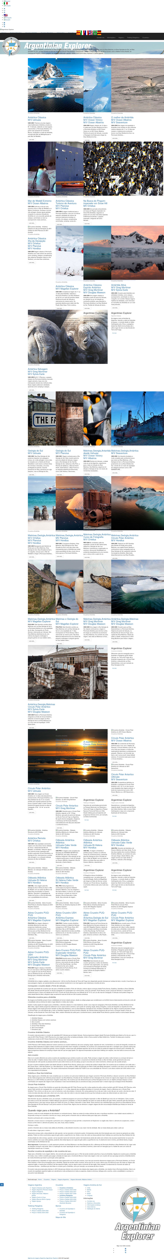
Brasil (89, 1193)
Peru (88, 1192)
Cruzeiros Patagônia (66, 1195)
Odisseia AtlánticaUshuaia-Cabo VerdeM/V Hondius (121, 842)
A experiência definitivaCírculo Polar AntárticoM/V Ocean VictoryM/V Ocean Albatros (94, 745)
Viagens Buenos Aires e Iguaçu (41, 1199)
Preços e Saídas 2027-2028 (68, 1193)
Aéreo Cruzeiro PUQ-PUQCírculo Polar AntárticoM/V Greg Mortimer (94, 953)
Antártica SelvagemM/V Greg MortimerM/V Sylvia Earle (38, 371)
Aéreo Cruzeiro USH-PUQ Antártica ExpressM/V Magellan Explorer (67, 916)
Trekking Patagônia (35, 1205)
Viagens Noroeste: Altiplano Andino (81, 1179)
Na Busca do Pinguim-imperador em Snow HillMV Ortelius (95, 203)
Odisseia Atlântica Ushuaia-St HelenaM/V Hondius (37, 880)
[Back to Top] (2, 1184)
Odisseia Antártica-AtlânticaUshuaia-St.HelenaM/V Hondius (93, 843)
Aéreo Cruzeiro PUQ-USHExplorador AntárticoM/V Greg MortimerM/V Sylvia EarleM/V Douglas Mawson (39, 958)
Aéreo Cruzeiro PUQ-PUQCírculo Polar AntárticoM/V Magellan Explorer (122, 916)
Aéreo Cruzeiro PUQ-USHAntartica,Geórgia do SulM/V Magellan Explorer (95, 916)
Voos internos (91, 1207)
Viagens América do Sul (92, 1185)
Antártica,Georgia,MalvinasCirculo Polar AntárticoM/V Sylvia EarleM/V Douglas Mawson (41, 707)
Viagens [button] (120, 37)
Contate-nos (100, 37)
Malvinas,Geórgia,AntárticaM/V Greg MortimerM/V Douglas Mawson (97, 621)
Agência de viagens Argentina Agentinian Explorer (43, 1258)
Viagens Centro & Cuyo (39, 1197)
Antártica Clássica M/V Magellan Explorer (67, 287)
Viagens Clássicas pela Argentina (42, 1188)
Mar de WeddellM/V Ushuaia (63, 68)
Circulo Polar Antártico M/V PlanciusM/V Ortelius (67, 742)
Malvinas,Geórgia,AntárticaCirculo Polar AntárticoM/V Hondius (124, 538)
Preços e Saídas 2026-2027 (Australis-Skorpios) (68, 1202)
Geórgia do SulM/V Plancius (63, 452)
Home (40, 1179)
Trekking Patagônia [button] (133, 37)
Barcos (58, 1205)
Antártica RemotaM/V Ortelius (36, 839)
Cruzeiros (47, 1179)
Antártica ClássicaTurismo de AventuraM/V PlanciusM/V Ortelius (66, 204)
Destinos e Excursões (93, 1203)
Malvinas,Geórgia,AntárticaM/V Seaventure (124, 452)
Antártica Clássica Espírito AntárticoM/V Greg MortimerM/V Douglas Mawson (94, 288)
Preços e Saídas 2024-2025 (40, 1212)
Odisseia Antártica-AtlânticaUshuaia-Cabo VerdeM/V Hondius (66, 843)
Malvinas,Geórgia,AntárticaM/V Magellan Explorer (41, 620)
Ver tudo (59, 331)
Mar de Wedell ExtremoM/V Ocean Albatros (39, 202)
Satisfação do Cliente (93, 1209)
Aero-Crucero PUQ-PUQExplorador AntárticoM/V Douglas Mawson (68, 952)
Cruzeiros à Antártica (66, 1188)
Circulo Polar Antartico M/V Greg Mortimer (67, 807)
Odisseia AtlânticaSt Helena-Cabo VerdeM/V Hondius (67, 880)
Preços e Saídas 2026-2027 (68, 1192)
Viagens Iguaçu (36, 1201)
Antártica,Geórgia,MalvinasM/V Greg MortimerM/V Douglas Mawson (124, 621)
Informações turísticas (94, 1205)
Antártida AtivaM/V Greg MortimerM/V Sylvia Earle (121, 287)
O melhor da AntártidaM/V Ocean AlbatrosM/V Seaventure (122, 120)
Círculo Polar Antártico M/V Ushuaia (39, 789)
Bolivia (89, 1190)
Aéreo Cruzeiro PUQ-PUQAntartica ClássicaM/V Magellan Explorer (39, 916)
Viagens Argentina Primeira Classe (42, 1190)
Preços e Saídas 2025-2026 (40, 1211)
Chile (88, 1188)
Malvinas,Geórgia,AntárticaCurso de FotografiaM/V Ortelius (97, 537)
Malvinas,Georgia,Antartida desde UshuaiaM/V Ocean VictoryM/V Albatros (97, 454)
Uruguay (89, 1195)
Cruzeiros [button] (145, 37)
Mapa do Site (61, 1217)
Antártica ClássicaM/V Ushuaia (37, 118)
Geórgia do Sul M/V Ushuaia (35, 452)
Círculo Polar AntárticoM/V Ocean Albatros (122, 739)
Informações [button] (111, 37)
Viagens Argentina (63, 1179)
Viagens (53, 1179)
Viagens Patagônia (37, 1192)
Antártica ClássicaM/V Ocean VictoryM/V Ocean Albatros (93, 120)
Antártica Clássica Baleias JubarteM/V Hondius (120, 155)
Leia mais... (32, 139)
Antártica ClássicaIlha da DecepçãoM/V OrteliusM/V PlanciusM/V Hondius (37, 243)
